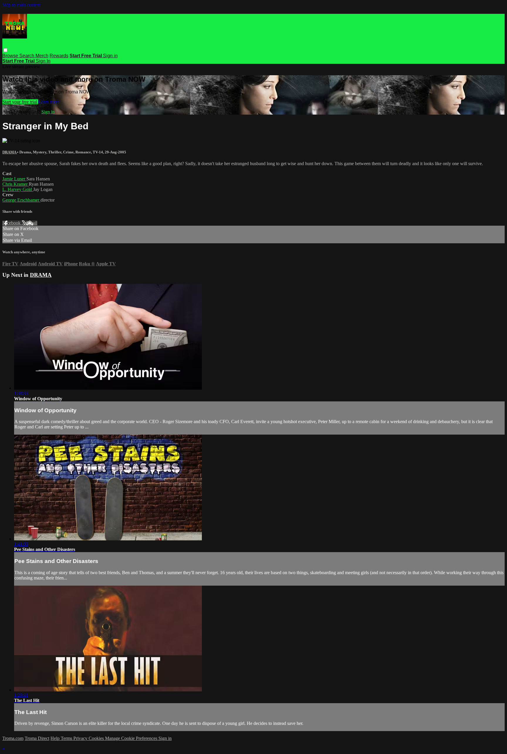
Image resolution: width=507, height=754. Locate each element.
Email (31, 222)
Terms (67, 738)
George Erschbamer (21, 199)
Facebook (12, 222)
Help (55, 738)
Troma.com (12, 738)
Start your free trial (20, 101)
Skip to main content (21, 4)
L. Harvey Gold (17, 189)
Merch (42, 55)
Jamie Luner (14, 178)
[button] (5, 50)
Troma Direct (37, 738)
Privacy (81, 738)
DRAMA (9, 152)
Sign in (110, 55)
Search (27, 55)
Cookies (97, 738)
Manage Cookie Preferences (131, 738)
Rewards (59, 55)
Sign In (43, 60)
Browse (10, 55)
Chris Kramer (15, 184)
